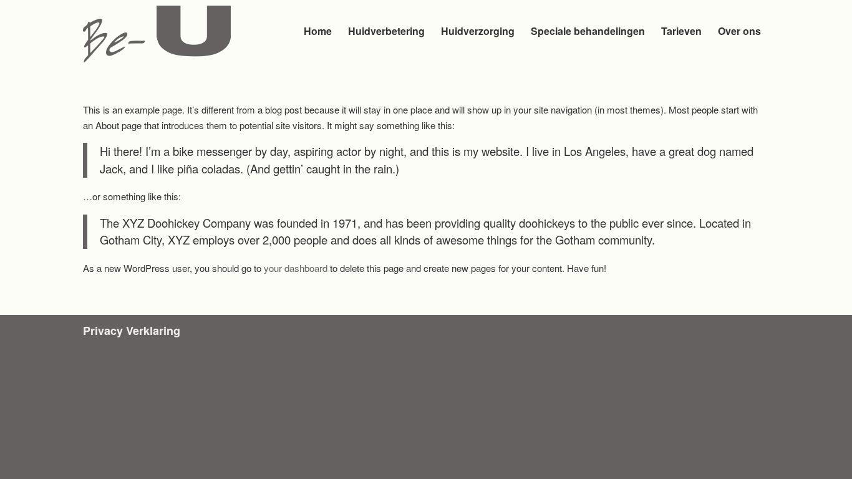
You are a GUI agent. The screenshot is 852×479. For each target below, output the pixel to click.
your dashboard (295, 267)
